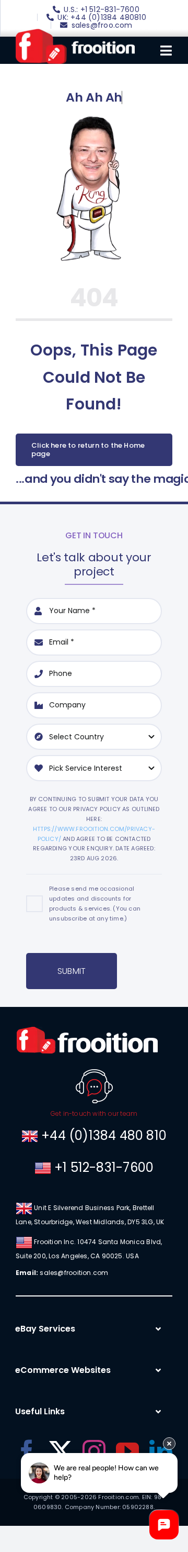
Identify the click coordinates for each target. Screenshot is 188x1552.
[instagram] (94, 1451)
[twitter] (60, 1451)
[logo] (75, 32)
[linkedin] (160, 1451)
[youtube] (127, 1451)
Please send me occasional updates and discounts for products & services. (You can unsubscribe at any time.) (94, 903)
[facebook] (26, 1451)
